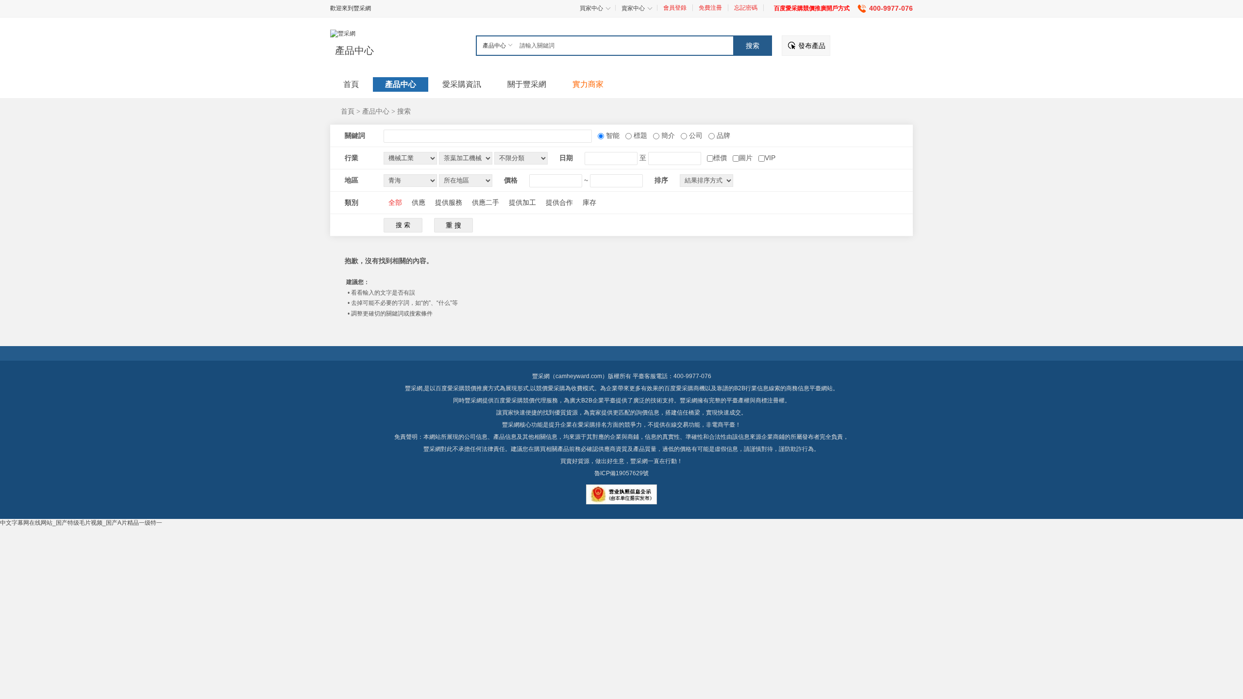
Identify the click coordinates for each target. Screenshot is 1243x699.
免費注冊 (710, 7)
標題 (639, 135)
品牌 (722, 135)
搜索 (404, 111)
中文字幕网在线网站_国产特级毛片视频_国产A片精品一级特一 (81, 522)
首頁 (347, 111)
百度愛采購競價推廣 (462, 388)
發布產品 (811, 46)
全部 (395, 202)
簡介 (667, 135)
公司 (695, 135)
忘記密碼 (745, 7)
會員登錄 (675, 7)
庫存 (589, 202)
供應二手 (485, 202)
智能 (612, 135)
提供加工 (522, 202)
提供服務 (448, 202)
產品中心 (354, 50)
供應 (418, 202)
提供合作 (559, 202)
